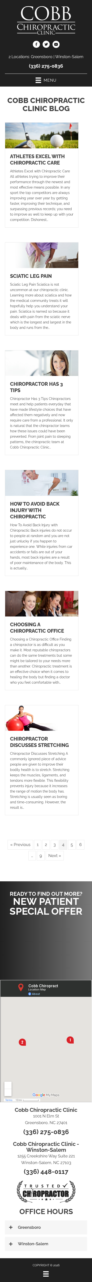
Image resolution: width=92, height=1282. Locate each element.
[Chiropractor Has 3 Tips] (41, 362)
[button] (46, 945)
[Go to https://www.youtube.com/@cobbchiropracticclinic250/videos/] (56, 45)
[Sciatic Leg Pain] (41, 254)
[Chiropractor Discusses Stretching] (41, 717)
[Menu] (46, 1274)
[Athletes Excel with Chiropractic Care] (41, 135)
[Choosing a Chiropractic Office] (41, 603)
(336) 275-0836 (46, 66)
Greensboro (42, 56)
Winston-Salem (69, 56)
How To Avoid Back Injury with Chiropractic (35, 510)
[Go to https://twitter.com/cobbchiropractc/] (46, 45)
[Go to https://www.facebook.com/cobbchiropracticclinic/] (36, 45)
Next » (54, 855)
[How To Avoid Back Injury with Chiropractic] (41, 482)
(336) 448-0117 (46, 1171)
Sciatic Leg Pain (31, 276)
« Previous (20, 844)
